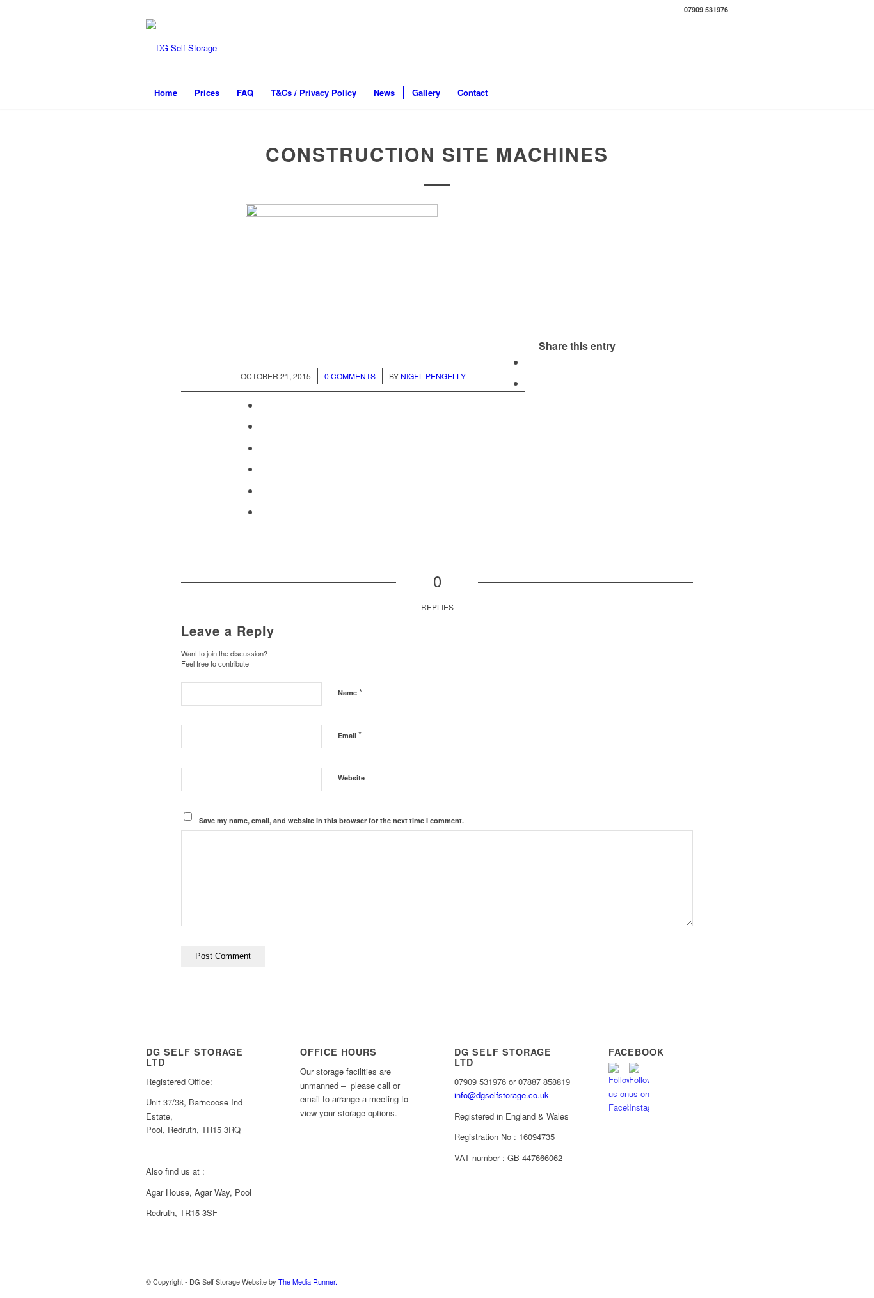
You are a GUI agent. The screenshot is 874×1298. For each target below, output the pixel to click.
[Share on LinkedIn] (263, 425)
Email (350, 735)
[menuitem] (166, 93)
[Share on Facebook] (529, 361)
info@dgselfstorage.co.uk (501, 1095)
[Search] (719, 93)
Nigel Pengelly (433, 375)
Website (351, 777)
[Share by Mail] (263, 511)
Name (350, 692)
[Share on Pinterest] (263, 404)
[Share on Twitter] (529, 383)
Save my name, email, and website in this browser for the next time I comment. (331, 820)
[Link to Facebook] (718, 48)
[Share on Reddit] (263, 490)
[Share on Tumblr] (263, 447)
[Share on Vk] (263, 468)
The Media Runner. (307, 1281)
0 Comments (350, 375)
